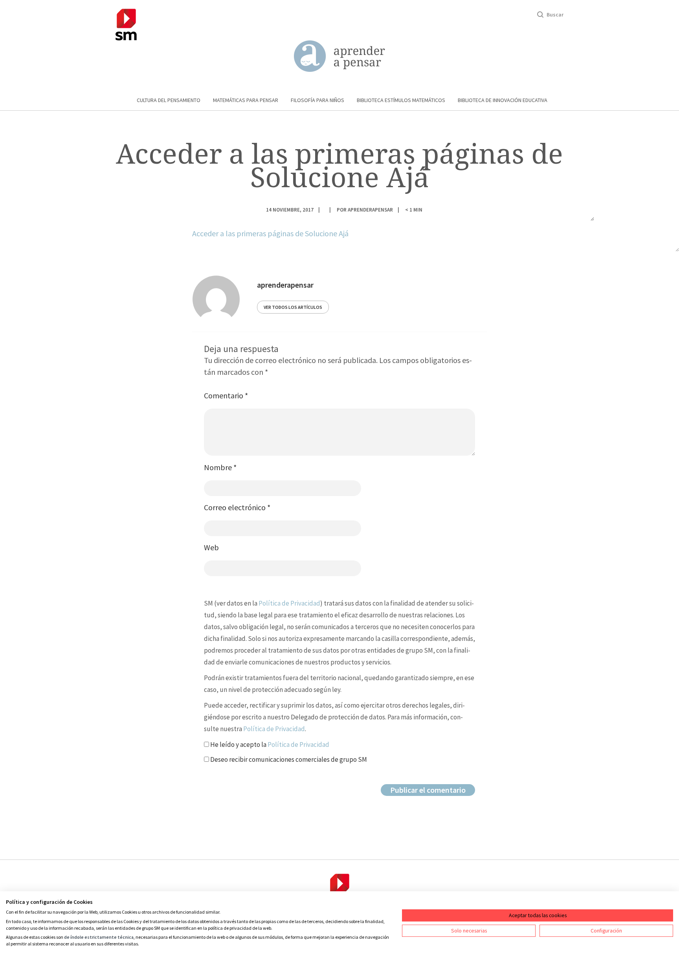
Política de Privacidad (289, 603)
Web (211, 547)
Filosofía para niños (317, 100)
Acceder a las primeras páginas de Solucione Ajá (270, 233)
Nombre (220, 467)
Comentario (226, 395)
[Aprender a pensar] (339, 56)
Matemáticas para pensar (245, 100)
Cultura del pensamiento (168, 100)
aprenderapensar (370, 209)
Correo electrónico (237, 507)
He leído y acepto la (269, 744)
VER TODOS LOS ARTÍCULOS (293, 307)
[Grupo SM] (126, 23)
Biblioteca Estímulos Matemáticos (401, 100)
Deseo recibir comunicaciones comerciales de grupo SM (288, 759)
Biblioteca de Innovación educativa (502, 100)
